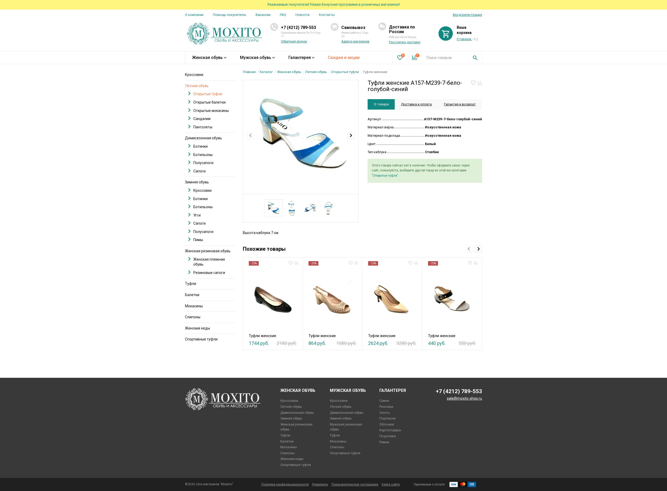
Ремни (384, 442)
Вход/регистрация (467, 15)
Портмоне (387, 418)
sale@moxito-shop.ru (464, 398)
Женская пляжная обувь (209, 262)
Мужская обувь (255, 57)
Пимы (198, 240)
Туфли (190, 284)
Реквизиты (320, 484)
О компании (194, 15)
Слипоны (192, 317)
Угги (197, 215)
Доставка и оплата (416, 104)
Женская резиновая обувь (208, 251)
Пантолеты (202, 127)
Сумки (384, 401)
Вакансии (263, 15)
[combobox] (446, 57)
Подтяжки (387, 436)
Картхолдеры (390, 430)
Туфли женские (262, 335)
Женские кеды (197, 328)
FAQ (283, 15)
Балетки (192, 295)
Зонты (384, 413)
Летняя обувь (316, 72)
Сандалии (202, 119)
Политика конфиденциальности (285, 484)
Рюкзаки (386, 407)
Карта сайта (391, 484)
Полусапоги (203, 163)
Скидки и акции (344, 57)
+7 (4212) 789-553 (298, 27)
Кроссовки (194, 75)
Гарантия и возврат (460, 104)
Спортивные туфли (201, 339)
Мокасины (194, 306)
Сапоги (199, 171)
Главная (249, 72)
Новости (302, 15)
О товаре (381, 104)
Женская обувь (207, 57)
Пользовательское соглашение (354, 484)
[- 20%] (273, 298)
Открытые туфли (345, 72)
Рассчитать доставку (405, 42)
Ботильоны (203, 155)
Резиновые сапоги (209, 273)
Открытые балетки (209, 102)
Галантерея (299, 57)
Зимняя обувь (197, 182)
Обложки (386, 424)
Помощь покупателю (229, 15)
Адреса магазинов (355, 41)
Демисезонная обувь (203, 138)
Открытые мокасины (211, 111)
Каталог (266, 72)
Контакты (327, 15)
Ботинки (200, 146)
